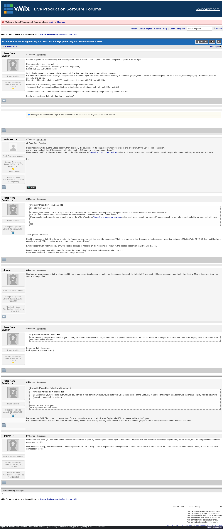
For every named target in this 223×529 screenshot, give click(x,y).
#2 (27, 139)
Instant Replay (31, 34)
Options (200, 41)
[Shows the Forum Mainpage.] (17, 9)
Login (51, 22)
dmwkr (7, 270)
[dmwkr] (13, 285)
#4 (27, 270)
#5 (27, 328)
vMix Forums (6, 34)
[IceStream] (13, 150)
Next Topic (214, 47)
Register (61, 22)
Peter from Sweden (8, 54)
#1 (27, 54)
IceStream (8, 139)
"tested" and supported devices (103, 152)
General (18, 34)
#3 (27, 199)
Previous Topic (11, 46)
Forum (134, 29)
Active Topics (145, 29)
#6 (27, 382)
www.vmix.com (208, 9)
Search (157, 29)
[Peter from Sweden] (13, 70)
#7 (27, 436)
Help (165, 29)
